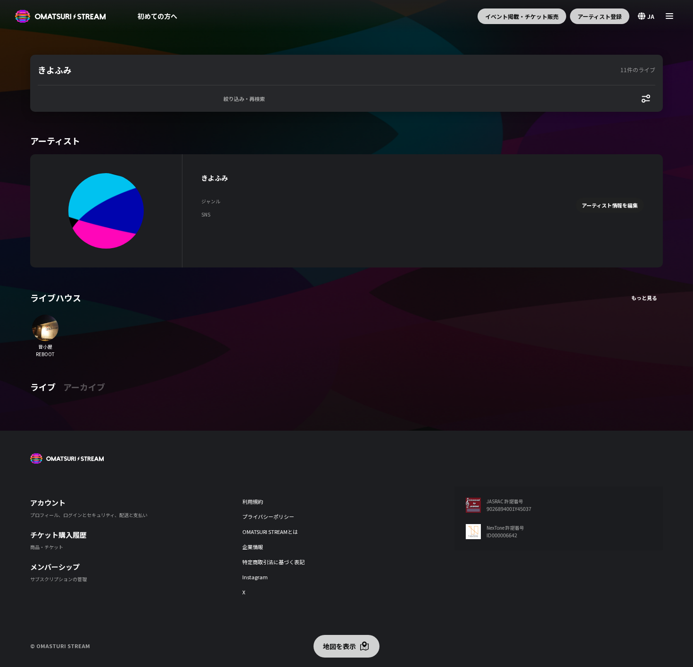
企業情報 (252, 546)
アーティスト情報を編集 (610, 205)
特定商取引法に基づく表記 (273, 562)
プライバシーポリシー (268, 516)
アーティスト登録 (600, 16)
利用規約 (252, 501)
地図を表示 (339, 646)
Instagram (255, 577)
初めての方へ (157, 16)
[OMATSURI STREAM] (60, 16)
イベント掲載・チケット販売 (522, 16)
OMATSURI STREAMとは (270, 531)
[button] (327, 69)
